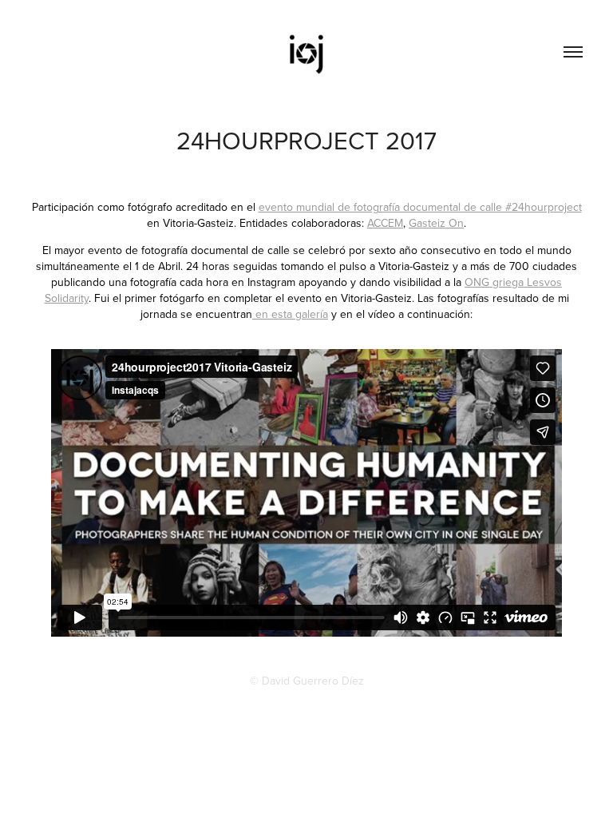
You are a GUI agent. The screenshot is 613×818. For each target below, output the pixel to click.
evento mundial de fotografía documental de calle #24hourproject (420, 207)
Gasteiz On (436, 223)
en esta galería (290, 314)
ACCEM (385, 223)
